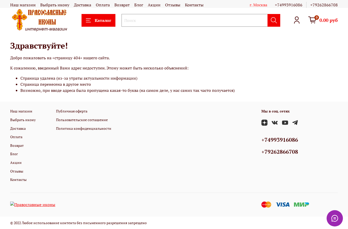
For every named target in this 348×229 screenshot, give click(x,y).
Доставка (82, 5)
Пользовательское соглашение (82, 119)
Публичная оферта (71, 111)
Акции (154, 5)
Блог (138, 5)
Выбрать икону (54, 5)
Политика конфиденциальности (83, 128)
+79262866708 (324, 5)
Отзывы (172, 5)
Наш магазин (23, 5)
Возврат (122, 5)
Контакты (194, 5)
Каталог (103, 20)
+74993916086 (288, 5)
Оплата (103, 5)
